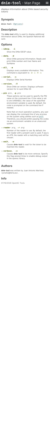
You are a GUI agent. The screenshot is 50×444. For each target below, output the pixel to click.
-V (37, 73)
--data (4, 56)
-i (14, 49)
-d (13, 56)
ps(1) (41, 116)
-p (15, 93)
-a (12, 67)
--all (4, 67)
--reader (5, 128)
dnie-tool (20, 3)
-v (16, 151)
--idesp (5, 49)
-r (18, 128)
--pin (4, 93)
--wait (4, 141)
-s (40, 73)
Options (18, 24)
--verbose (6, 151)
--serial (5, 77)
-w (13, 141)
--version (6, 84)
